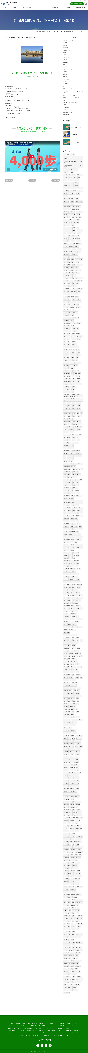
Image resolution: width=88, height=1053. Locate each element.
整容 (64, 259)
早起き (79, 339)
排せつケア (75, 424)
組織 (69, 379)
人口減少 (75, 751)
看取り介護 (77, 318)
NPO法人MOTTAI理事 (68, 690)
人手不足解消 (66, 355)
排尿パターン (70, 427)
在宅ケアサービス (70, 515)
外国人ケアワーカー (67, 485)
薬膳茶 (78, 220)
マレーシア (66, 974)
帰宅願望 (71, 966)
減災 (80, 953)
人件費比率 (77, 788)
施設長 (76, 296)
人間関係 (70, 534)
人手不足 (72, 357)
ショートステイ (72, 193)
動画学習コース (79, 942)
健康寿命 (65, 251)
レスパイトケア (79, 212)
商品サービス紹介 (68, 69)
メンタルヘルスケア (77, 384)
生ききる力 (75, 360)
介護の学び (69, 416)
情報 (76, 411)
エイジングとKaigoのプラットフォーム (71, 759)
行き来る (69, 405)
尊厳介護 (74, 987)
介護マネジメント (78, 746)
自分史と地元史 (68, 50)
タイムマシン (79, 510)
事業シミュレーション (74, 905)
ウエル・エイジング (71, 584)
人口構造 (70, 513)
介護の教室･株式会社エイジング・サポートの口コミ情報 (73, 157)
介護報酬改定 (70, 873)
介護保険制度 (72, 212)
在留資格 (73, 241)
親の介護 (65, 563)
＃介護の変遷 (75, 847)
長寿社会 (71, 743)
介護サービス (72, 493)
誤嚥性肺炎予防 (76, 603)
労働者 (71, 751)
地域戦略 (70, 762)
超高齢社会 (66, 555)
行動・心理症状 (70, 456)
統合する (68, 403)
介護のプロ (76, 574)
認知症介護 (66, 966)
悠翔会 (80, 876)
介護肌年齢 (76, 918)
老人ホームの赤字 (67, 328)
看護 (68, 180)
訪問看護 (65, 270)
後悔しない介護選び (67, 815)
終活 (70, 603)
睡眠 (69, 958)
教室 (68, 154)
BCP (69, 746)
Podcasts (71, 878)
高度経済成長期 (67, 632)
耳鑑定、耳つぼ (72, 190)
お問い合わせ (79, 174)
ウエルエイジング (75, 910)
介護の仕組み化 (79, 979)
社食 (78, 701)
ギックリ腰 (66, 257)
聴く (74, 913)
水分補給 (65, 669)
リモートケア (76, 775)
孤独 (70, 910)
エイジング (78, 307)
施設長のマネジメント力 (68, 318)
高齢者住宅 (66, 254)
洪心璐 (77, 711)
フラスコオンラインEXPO (68, 764)
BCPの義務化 (72, 749)
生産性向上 (76, 969)
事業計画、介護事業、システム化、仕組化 (72, 381)
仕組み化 (73, 379)
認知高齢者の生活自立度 (68, 445)
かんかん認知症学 (67, 892)
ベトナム (71, 778)
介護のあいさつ (79, 537)
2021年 (79, 291)
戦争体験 (72, 804)
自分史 (69, 738)
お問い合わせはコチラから (77, 3)
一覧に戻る (32, 180)
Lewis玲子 (71, 855)
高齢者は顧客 (77, 878)
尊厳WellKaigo (66, 984)
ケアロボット (76, 442)
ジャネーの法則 (67, 373)
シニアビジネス (73, 355)
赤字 (69, 651)
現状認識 (79, 926)
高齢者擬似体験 (76, 553)
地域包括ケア (66, 767)
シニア (74, 275)
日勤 (64, 416)
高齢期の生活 (72, 870)
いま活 (80, 947)
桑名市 (65, 624)
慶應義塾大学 (72, 688)
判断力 (72, 296)
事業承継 (70, 251)
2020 (76, 373)
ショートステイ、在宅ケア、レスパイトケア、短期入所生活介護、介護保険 (73, 501)
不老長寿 (79, 233)
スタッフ (75, 169)
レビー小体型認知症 (78, 464)
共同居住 (77, 349)
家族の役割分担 (78, 966)
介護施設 (73, 225)
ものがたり (66, 238)
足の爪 (65, 873)
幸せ (78, 908)
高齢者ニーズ (70, 741)
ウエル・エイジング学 (76, 600)
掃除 (64, 865)
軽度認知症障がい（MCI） (77, 469)
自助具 (69, 440)
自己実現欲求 (66, 884)
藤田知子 (79, 568)
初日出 (79, 373)
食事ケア (65, 429)
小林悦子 (69, 640)
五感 (70, 576)
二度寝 (73, 958)
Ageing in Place (78, 539)
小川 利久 (65, 855)
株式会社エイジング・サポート (70, 174)
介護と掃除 (75, 865)
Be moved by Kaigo (67, 719)
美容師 (73, 262)
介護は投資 (66, 878)
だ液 (77, 672)
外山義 (65, 741)
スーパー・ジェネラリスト (69, 490)
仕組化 (73, 403)
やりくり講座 (66, 905)
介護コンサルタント (72, 791)
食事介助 (76, 427)
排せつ (70, 424)
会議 (64, 437)
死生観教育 (66, 320)
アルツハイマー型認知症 (68, 464)
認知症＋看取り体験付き (68, 788)
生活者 (77, 262)
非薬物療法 (74, 892)
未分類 (65, 60)
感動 (80, 456)
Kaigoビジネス (78, 653)
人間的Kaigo (78, 825)
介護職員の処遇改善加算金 (76, 894)
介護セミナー (66, 363)
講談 (64, 823)
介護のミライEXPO (73, 526)
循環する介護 (75, 472)
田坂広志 (75, 365)
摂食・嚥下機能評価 (67, 674)
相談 (73, 637)
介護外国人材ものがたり (68, 717)
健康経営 (69, 701)
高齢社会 (74, 945)
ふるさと (65, 754)
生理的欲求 (66, 868)
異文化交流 (79, 416)
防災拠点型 (72, 767)
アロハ (65, 937)
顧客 (78, 640)
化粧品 (81, 918)
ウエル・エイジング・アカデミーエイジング (72, 772)
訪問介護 (65, 273)
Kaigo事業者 (77, 796)
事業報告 (80, 508)
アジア (75, 513)
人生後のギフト (67, 225)
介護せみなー (78, 363)
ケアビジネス (76, 304)
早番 (81, 413)
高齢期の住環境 (78, 741)
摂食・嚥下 (72, 863)
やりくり (65, 847)
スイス (70, 230)
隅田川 (77, 521)
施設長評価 (79, 302)
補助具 (65, 440)
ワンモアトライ (67, 495)
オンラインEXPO (67, 839)
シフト (74, 413)
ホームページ (66, 201)
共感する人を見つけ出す (68, 796)
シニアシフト (69, 304)
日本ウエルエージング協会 (70, 102)
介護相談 (76, 182)
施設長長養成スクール (68, 574)
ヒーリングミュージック (74, 783)
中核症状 (70, 453)
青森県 (65, 477)
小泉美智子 (72, 672)
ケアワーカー (75, 482)
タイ (75, 743)
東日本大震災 (66, 831)
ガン (74, 220)
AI (79, 751)
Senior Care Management (76, 666)
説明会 (65, 775)
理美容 (68, 259)
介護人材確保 (74, 947)
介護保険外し (71, 653)
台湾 (64, 456)
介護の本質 (73, 341)
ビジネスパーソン (67, 645)
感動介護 (65, 955)
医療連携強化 (72, 889)
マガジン (68, 902)
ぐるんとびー (71, 270)
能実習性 (77, 621)
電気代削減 (79, 976)
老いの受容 (73, 833)
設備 (64, 608)
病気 (78, 437)
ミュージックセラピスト (74, 786)
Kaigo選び (75, 897)
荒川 (64, 376)
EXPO (68, 542)
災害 (73, 823)
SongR (76, 757)
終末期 (75, 323)
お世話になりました (67, 371)
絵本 (64, 233)
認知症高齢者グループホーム (75, 961)
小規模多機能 (66, 518)
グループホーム (67, 621)
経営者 (75, 251)
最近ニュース (67, 62)
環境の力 (73, 605)
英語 (69, 666)
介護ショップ (76, 794)
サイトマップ (67, 1035)
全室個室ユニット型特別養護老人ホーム (71, 963)
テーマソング (71, 754)
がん (76, 259)
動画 (64, 403)
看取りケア (78, 403)
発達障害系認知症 (67, 469)
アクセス (72, 172)
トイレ (65, 427)
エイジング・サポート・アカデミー (75, 188)
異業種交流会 (66, 849)
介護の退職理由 (67, 539)
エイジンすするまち (67, 529)
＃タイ (70, 847)
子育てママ (70, 775)
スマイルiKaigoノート (68, 969)
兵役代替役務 (66, 857)
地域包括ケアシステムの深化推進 (74, 937)
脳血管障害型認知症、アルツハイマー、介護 (72, 421)
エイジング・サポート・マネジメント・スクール (73, 547)
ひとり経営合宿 (76, 294)
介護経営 (66, 77)
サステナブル (66, 770)
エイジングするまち (67, 523)
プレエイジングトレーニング (69, 836)
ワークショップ (67, 908)
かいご (68, 339)
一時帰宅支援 (66, 804)
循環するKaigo (77, 873)
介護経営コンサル (74, 651)
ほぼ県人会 (76, 762)
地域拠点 (65, 498)
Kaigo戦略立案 (72, 706)
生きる (78, 257)
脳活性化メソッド (73, 595)
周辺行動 (65, 453)
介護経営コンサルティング (75, 579)
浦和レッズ (66, 598)
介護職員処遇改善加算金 (73, 531)
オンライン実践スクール (73, 704)
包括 (73, 902)
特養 (64, 584)
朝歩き (68, 341)
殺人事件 (65, 860)
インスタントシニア (67, 553)
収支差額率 (69, 510)
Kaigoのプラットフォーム (77, 719)
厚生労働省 (66, 212)
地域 (80, 495)
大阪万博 (78, 870)
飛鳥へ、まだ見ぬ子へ (68, 323)
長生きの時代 (66, 735)
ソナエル (77, 844)
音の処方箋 (66, 786)
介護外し (74, 645)
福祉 (70, 558)
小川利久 (69, 419)
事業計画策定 (74, 682)
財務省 (78, 648)
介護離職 (65, 360)
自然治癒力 (70, 220)
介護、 (70, 413)
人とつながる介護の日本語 (69, 664)
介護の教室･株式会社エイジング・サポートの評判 (73, 162)
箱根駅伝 (65, 916)
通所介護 (74, 648)
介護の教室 (66, 315)
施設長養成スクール (69, 105)
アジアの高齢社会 (73, 974)
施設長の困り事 (67, 799)
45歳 (74, 555)
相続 (73, 844)
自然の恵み (71, 246)
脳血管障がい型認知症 (68, 461)
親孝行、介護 (76, 222)
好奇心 (70, 916)
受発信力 (80, 411)
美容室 (72, 259)
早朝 (64, 341)
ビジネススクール (67, 637)
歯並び (74, 230)
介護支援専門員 (67, 894)
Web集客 (73, 711)
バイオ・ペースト (67, 682)
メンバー (80, 278)
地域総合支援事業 (67, 648)
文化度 (80, 526)
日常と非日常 (72, 368)
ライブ (65, 86)
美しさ (65, 651)
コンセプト (72, 154)
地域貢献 (72, 411)
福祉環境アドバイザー (68, 560)
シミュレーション (78, 902)
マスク (76, 201)
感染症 (81, 201)
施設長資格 (66, 302)
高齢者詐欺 (66, 267)
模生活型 (65, 582)
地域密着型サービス (67, 450)
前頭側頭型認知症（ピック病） (70, 466)
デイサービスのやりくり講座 (69, 942)
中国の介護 (72, 979)
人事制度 (66, 84)
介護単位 (65, 886)
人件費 (74, 510)
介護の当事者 (73, 339)
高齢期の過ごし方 (71, 698)
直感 (69, 296)
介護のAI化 (66, 114)
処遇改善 (65, 531)
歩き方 (68, 923)
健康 (75, 286)
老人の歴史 (72, 307)
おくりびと (66, 365)
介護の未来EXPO (67, 480)
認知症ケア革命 (79, 619)
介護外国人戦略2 (67, 685)
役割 (73, 921)
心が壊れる (66, 386)
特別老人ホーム (71, 677)
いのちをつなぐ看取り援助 (69, 434)
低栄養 (79, 429)
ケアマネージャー (78, 515)
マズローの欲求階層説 (68, 918)
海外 (74, 674)
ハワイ (65, 677)
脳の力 (65, 640)
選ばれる (68, 310)
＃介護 (81, 847)
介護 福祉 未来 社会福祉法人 (70, 635)
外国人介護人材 (72, 243)
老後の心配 (66, 286)
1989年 (65, 294)
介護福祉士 (66, 706)
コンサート (76, 780)
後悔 (64, 542)
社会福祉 (65, 246)
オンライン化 (77, 273)
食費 (76, 669)
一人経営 (69, 294)
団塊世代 (65, 629)
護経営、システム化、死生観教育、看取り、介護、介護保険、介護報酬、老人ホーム (72, 395)
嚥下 (75, 429)
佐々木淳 (75, 876)
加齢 (68, 357)
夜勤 (78, 413)
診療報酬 (78, 333)
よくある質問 (66, 172)
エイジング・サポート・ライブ (73, 235)
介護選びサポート (72, 571)
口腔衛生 (79, 587)
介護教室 (74, 249)
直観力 (71, 365)
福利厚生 (65, 704)
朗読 (74, 233)
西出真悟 (74, 810)
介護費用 (71, 286)
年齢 (64, 923)
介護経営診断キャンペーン (69, 204)
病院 (79, 177)
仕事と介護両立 (73, 613)
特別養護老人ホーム (67, 278)
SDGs (77, 767)
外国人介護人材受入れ (76, 474)
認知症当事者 (72, 568)
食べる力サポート (75, 616)
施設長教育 (78, 749)
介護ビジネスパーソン (68, 794)
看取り (65, 55)
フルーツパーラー (67, 331)
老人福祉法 (80, 627)
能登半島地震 (79, 916)
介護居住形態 (66, 953)
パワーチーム (66, 611)
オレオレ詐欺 (78, 270)
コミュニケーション (78, 950)
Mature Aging (66, 833)
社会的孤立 (77, 921)
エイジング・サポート (76, 299)
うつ (70, 386)
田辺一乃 (68, 823)
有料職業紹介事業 (67, 474)
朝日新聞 (72, 735)
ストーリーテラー (78, 545)
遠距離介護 (72, 566)
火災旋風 (72, 831)
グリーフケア (66, 545)
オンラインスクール (67, 275)
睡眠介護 (65, 958)
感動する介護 (77, 717)
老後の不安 (69, 283)
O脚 (69, 408)
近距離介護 (66, 566)
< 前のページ (9, 180)
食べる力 (69, 590)
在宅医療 (66, 67)
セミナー (65, 182)
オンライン (71, 182)
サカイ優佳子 (72, 770)
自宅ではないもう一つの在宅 (69, 934)
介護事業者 (66, 749)
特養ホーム (66, 863)
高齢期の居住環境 (74, 929)
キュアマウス (66, 680)
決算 (64, 510)
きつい (70, 360)
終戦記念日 (77, 804)
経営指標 (79, 323)
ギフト (69, 217)
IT (75, 434)
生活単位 (76, 884)
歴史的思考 (73, 926)
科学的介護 (66, 820)
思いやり (65, 537)
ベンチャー (66, 751)
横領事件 (69, 897)
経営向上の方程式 (67, 947)
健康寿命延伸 (67, 72)
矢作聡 (77, 555)
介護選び (66, 43)
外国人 (65, 241)
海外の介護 (67, 57)
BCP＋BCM (66, 107)
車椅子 (78, 440)
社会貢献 (78, 408)
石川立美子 (66, 576)
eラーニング (74, 733)
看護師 (65, 265)
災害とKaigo (66, 828)
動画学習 (65, 931)
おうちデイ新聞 (67, 926)
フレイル (72, 432)
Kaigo (72, 621)
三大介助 (65, 424)
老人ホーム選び (76, 283)
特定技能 (65, 243)
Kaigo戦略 (76, 643)
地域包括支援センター (72, 624)
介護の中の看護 (67, 992)
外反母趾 (65, 408)
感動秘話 (65, 746)
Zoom (65, 220)
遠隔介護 (77, 566)
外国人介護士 (71, 669)
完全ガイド (72, 352)
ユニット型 (66, 592)
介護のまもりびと (67, 616)
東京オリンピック (72, 629)
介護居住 (65, 571)
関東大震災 (72, 828)
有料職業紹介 (75, 485)
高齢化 (71, 876)
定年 (70, 555)
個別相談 (72, 180)
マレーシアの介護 (67, 976)
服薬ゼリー (66, 939)
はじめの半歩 (66, 979)
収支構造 (73, 326)
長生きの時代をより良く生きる (70, 730)
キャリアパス (79, 529)
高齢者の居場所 (67, 333)
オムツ (80, 424)
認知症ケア (80, 280)
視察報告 (66, 48)
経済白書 (74, 627)
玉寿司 (79, 251)
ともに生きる (66, 688)
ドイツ (65, 693)
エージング (75, 576)
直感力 (65, 296)
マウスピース (79, 230)
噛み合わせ (79, 249)
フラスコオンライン (67, 802)
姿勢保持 (65, 643)
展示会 (72, 799)
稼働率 (65, 658)
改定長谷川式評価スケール (69, 448)
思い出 (65, 738)
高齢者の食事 (74, 331)
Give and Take (71, 349)
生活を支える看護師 (67, 990)
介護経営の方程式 (67, 945)
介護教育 (72, 201)
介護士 (74, 701)
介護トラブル (74, 971)
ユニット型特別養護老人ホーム (75, 582)
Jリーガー (80, 595)
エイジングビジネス (67, 913)
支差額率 (77, 677)
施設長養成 (75, 487)
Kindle (69, 262)
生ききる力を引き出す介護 (77, 288)
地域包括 (77, 831)
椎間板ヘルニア (72, 257)
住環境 (65, 405)
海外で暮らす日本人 (67, 472)
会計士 (69, 844)
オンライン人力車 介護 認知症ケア (71, 198)
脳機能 (77, 698)
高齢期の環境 (66, 619)
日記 (65, 64)
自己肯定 (76, 855)
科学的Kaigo (72, 825)
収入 (80, 656)
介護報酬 (73, 333)
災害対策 (76, 764)
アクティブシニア (78, 735)
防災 (76, 823)
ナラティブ (72, 238)
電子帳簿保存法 (79, 836)
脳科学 (65, 52)
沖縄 (71, 661)
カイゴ (79, 743)
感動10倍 (65, 653)
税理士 (71, 841)
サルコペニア (66, 432)
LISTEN (77, 913)
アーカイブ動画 (67, 929)
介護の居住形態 (67, 711)
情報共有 (68, 437)
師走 (78, 371)
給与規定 (74, 386)
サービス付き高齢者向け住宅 (69, 817)
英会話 (80, 217)
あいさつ (78, 534)
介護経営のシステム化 (68, 384)
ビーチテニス (79, 190)
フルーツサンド (75, 328)
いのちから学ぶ (70, 458)
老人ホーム (71, 185)
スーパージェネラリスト (68, 392)
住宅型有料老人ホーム (77, 815)
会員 (76, 278)
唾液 (81, 677)
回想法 (80, 855)
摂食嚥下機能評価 (72, 587)
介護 (65, 81)
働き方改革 (66, 778)
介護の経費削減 (68, 112)
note (64, 902)
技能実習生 (78, 241)
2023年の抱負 (66, 696)
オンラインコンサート (68, 780)
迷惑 (69, 931)
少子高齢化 (73, 908)
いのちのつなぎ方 (67, 344)
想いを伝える (66, 672)
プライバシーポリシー (68, 177)
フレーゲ (65, 230)
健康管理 (65, 193)
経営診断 (73, 437)
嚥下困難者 (72, 939)
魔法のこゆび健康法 (77, 405)
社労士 (65, 844)
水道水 (65, 666)
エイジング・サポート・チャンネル (70, 312)
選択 (64, 310)
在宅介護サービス (67, 971)
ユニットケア (66, 352)
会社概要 (65, 185)
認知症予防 (77, 238)
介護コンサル (66, 757)
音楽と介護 (66, 783)
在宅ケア (78, 193)
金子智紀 (79, 688)
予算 (78, 770)
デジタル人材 (66, 889)
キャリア (78, 493)
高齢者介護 (71, 273)
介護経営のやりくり (77, 841)
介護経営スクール (68, 74)
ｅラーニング (66, 613)
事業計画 (77, 490)
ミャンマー (74, 685)
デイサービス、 (67, 521)
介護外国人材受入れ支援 (68, 709)
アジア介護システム (77, 982)
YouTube (73, 310)
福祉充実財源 (66, 411)
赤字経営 (65, 791)
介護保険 (79, 379)
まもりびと (80, 598)
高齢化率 (65, 513)
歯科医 (65, 590)
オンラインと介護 (73, 953)
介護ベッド (66, 442)
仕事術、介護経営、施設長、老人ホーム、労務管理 (73, 399)
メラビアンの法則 (67, 900)
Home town (77, 754)
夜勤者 (65, 701)
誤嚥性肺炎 (71, 429)
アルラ (74, 690)
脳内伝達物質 (79, 336)
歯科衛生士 (75, 590)
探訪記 (74, 523)
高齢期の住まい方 (67, 600)
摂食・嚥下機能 (67, 605)
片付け (71, 868)
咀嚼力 (81, 427)
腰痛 (70, 254)
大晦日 (74, 371)
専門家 (74, 416)
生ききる (77, 637)
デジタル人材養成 (78, 886)
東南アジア (66, 876)
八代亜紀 (76, 778)
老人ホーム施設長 (67, 299)
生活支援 (71, 267)
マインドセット (67, 389)
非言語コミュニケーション (77, 900)
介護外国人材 (67, 79)
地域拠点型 (66, 493)
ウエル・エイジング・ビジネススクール (74, 608)
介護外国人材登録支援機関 (69, 714)
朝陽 (64, 339)
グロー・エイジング (67, 482)
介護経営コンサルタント (77, 265)
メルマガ (78, 214)
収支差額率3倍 (75, 656)
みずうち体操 (66, 595)
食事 (81, 640)
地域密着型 (71, 498)
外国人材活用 (79, 480)
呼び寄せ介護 (76, 563)
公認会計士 (66, 841)
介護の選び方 (75, 227)
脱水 (79, 664)
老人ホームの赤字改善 (68, 347)
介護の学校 (66, 190)
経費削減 (74, 976)
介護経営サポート (67, 249)
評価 (64, 304)
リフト (71, 442)
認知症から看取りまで (75, 984)
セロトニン (73, 336)
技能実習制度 (78, 243)
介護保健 (73, 389)
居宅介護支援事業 (73, 518)
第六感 (65, 698)
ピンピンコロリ (79, 934)
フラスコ (73, 480)
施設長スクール (72, 302)
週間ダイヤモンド (74, 495)
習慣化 (71, 884)
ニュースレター (72, 214)
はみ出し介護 (73, 291)
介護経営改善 (73, 658)
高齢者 (80, 738)
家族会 (65, 419)
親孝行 (65, 217)
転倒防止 (73, 408)
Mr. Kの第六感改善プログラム (76, 696)
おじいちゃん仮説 (67, 921)
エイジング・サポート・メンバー (70, 280)
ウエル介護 (75, 990)
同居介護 (70, 563)
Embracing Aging (78, 852)
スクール (65, 188)
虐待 (80, 812)
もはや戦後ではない (67, 627)
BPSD (74, 419)
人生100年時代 (79, 584)
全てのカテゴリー (68, 40)
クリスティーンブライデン (75, 881)
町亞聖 (79, 810)
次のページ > (55, 180)
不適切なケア (75, 812)
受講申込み (72, 619)
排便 (64, 852)
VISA (69, 241)
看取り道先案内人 (67, 656)
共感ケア (69, 265)
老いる (79, 355)
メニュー (70, 169)
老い (64, 357)
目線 (71, 542)
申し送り (65, 413)
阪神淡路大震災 (79, 828)
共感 (64, 283)
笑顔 (64, 458)
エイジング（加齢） (69, 89)
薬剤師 (73, 738)
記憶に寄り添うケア (73, 807)
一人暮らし (77, 267)
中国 (80, 971)
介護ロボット (66, 961)
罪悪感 (73, 931)
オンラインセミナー (67, 227)
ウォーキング (74, 217)
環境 (74, 558)
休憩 (64, 235)
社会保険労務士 (78, 839)
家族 (64, 180)
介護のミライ (66, 526)
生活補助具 (78, 605)
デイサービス (71, 886)
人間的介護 (72, 820)
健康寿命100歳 (66, 291)
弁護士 (75, 598)
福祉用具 (73, 440)
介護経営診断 (69, 233)
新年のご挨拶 (77, 693)
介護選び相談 (66, 568)
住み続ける (66, 558)
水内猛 (71, 592)
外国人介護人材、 (67, 508)
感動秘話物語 (66, 725)
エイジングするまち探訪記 (70, 95)
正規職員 (73, 521)
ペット (72, 923)
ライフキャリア (67, 505)
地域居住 (76, 246)
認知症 (65, 45)
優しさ (74, 916)
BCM (73, 746)
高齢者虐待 (66, 881)
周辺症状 (76, 456)
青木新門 (71, 320)
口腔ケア (65, 587)
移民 (78, 690)
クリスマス (66, 368)
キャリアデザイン (74, 505)
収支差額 (65, 349)
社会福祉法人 (76, 347)
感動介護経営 (71, 955)
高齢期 (72, 539)
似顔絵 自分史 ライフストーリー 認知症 (72, 206)
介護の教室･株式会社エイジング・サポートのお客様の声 (73, 166)
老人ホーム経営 (67, 326)
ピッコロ (80, 259)
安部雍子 (72, 545)
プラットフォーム (67, 733)
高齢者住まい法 (79, 817)
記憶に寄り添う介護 (67, 810)
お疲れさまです (72, 537)
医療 (64, 515)
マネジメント (66, 661)
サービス (65, 169)
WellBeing (66, 910)
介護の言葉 (80, 513)
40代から (72, 363)
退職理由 (65, 534)
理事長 (65, 897)
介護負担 (65, 214)
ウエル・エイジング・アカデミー (72, 98)
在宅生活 (65, 196)
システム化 (77, 376)
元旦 (72, 373)
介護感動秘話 (72, 725)
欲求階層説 (66, 870)
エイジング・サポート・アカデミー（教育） (73, 92)
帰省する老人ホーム (77, 802)
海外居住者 (78, 674)
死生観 (75, 542)
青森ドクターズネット (72, 477)
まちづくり (67, 100)
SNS (74, 534)
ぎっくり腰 (75, 254)
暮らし (78, 523)
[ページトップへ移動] (44, 1018)
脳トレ (71, 598)
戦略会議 (65, 762)
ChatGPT (72, 757)
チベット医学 (72, 680)
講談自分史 (77, 820)
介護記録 (79, 434)
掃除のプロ (69, 865)
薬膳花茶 (65, 222)
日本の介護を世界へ (67, 982)
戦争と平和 (66, 807)
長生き (74, 640)
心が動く (77, 955)
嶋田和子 (75, 661)
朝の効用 (68, 376)
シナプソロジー (77, 592)
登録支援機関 (76, 560)
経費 (69, 658)
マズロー (75, 868)
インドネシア (74, 508)
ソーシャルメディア (67, 727)
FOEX (73, 839)
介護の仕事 (66, 743)
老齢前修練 (66, 603)
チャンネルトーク (67, 209)
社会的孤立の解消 (78, 923)
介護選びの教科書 (76, 450)
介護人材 (77, 357)
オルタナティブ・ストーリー (75, 849)
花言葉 (65, 262)
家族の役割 (74, 344)
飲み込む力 (77, 863)
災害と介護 (66, 825)
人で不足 (70, 643)
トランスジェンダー (77, 453)
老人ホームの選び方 (67, 812)
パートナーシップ (73, 611)
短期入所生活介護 (75, 209)
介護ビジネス (67, 110)
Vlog (73, 376)
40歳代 (76, 709)
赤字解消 (78, 352)
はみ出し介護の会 (67, 288)
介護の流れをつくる (67, 987)
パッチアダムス (67, 336)
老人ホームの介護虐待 (73, 860)
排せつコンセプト (70, 852)
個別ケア (71, 315)
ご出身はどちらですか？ (68, 950)
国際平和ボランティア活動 (75, 857)
